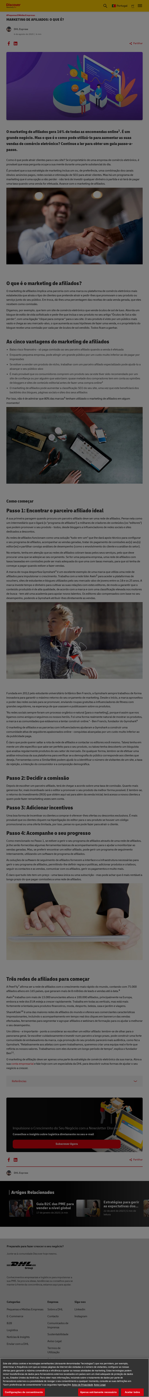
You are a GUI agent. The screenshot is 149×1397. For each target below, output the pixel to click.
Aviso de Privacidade (82, 1384)
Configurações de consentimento (24, 1392)
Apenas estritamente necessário (98, 1392)
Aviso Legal (100, 1384)
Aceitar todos (132, 1392)
